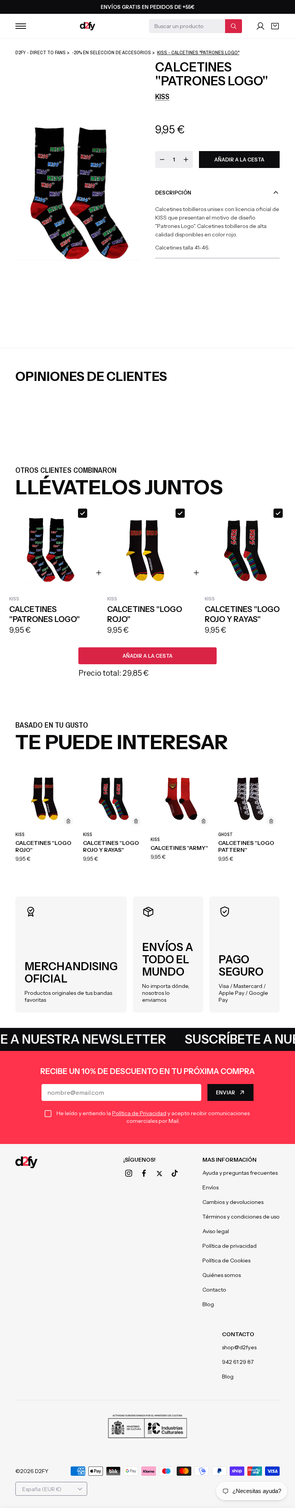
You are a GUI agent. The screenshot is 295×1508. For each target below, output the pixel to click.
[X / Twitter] (159, 1173)
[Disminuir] (162, 159)
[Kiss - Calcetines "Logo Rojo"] (46, 799)
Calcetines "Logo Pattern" (246, 846)
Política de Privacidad (139, 1113)
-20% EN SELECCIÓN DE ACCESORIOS (111, 52)
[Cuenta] (260, 26)
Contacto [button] (238, 1334)
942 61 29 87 (238, 1361)
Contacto (214, 1289)
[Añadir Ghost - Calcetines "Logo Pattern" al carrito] (271, 821)
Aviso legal (215, 1231)
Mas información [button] (229, 1159)
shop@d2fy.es (239, 1347)
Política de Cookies (226, 1260)
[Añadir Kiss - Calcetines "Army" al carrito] (203, 821)
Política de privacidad (229, 1245)
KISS (162, 96)
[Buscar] (233, 26)
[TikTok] (174, 1173)
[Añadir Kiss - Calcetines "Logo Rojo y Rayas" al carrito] (136, 821)
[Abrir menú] (20, 26)
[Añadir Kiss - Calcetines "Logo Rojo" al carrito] (68, 821)
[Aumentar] (185, 159)
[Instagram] (128, 1173)
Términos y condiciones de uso (241, 1216)
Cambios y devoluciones (233, 1202)
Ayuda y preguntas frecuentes (240, 1172)
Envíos (210, 1187)
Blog (208, 1304)
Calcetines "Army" (179, 848)
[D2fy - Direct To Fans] (87, 26)
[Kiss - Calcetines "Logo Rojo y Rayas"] (113, 799)
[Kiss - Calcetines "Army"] (181, 799)
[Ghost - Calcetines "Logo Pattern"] (249, 799)
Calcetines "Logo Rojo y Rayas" (111, 846)
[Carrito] (275, 26)
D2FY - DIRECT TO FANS (40, 52)
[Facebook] (144, 1173)
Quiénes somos (221, 1275)
